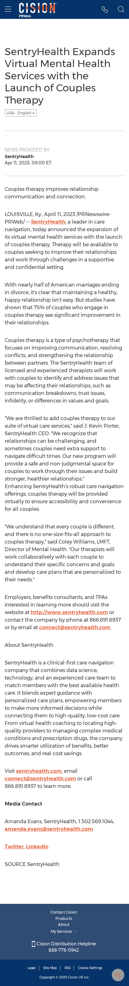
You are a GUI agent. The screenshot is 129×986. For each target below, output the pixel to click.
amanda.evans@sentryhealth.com (49, 829)
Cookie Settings (90, 968)
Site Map (50, 968)
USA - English (19, 113)
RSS (67, 968)
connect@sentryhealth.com (75, 627)
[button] (105, 9)
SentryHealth (48, 222)
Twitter (14, 847)
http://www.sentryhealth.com (69, 612)
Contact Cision (63, 912)
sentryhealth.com (39, 771)
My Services (62, 931)
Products (63, 918)
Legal (32, 968)
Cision (73, 977)
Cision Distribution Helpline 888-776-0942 (65, 947)
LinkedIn (37, 847)
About (64, 924)
